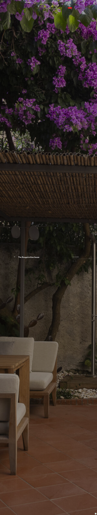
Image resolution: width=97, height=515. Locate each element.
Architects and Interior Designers (49, 2)
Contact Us (48, 513)
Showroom (66, 2)
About (63, 2)
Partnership (55, 2)
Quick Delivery (59, 2)
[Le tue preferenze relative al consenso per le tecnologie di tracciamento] (95, 513)
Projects (43, 2)
